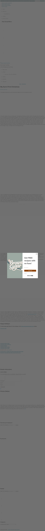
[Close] (37, 254)
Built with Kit (30, 275)
